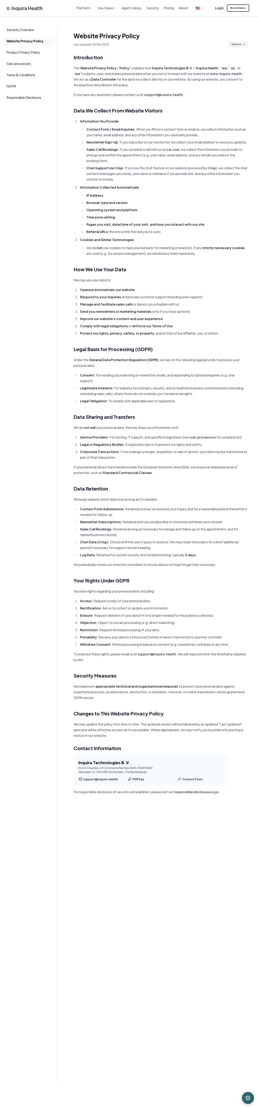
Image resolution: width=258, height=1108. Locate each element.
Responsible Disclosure (23, 97)
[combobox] (200, 8)
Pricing (169, 8)
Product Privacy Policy (23, 52)
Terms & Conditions (20, 75)
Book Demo (238, 7)
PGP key (138, 779)
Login (219, 8)
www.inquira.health (226, 74)
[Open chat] (248, 1098)
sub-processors (203, 437)
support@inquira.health (163, 95)
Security (152, 8)
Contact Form (192, 779)
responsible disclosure (192, 792)
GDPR (11, 86)
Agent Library (131, 8)
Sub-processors (18, 63)
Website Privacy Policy (25, 41)
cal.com (173, 149)
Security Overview (20, 30)
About (183, 8)
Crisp (212, 168)
